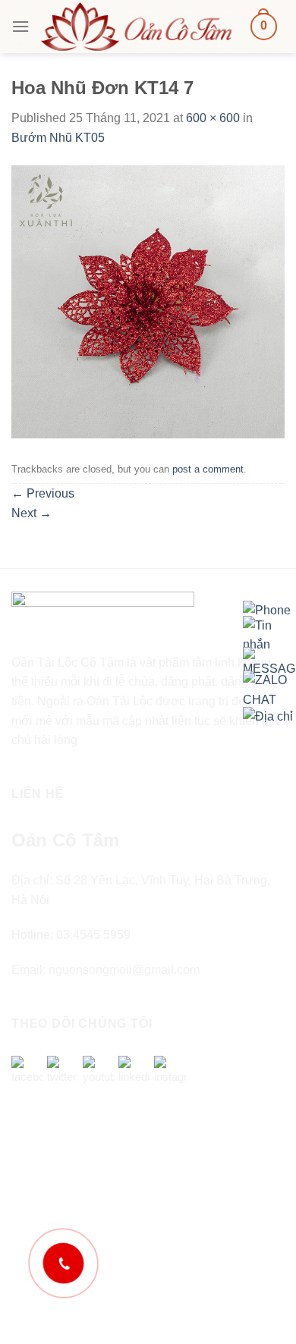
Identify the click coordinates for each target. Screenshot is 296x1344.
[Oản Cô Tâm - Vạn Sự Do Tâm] (136, 26)
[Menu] (20, 26)
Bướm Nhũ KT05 (58, 137)
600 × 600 (213, 117)
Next (31, 513)
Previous (42, 493)
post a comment (208, 469)
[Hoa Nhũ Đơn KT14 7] (148, 301)
